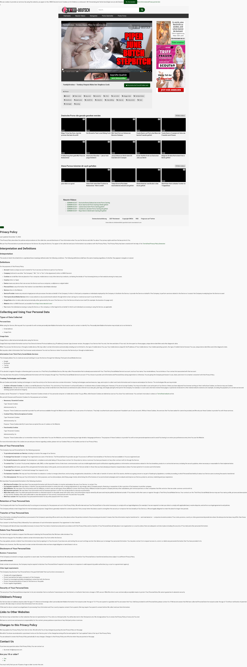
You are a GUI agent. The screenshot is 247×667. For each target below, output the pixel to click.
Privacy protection (154, 2)
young (78, 104)
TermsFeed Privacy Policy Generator (154, 243)
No (4, 660)
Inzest (68, 96)
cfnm (107, 96)
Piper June (77, 96)
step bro (99, 100)
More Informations (143, 2)
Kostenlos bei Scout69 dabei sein (137, 85)
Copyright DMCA (127, 218)
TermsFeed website (163, 394)
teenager (68, 104)
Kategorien (93, 16)
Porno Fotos (122, 16)
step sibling (110, 100)
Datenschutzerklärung (99, 218)
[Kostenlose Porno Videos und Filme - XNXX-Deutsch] (75, 9)
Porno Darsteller (107, 16)
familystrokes (139, 96)
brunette (98, 96)
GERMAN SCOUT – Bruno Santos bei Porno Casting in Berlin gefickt (87, 205)
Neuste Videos (80, 16)
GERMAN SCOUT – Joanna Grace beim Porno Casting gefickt (85, 207)
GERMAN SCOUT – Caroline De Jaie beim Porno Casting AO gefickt (87, 209)
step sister (131, 100)
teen (140, 100)
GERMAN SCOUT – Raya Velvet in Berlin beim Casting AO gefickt (87, 211)
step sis (120, 100)
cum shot (116, 96)
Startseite (67, 16)
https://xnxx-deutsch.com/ (43, 303)
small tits (89, 100)
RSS (137, 218)
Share (67, 91)
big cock (88, 96)
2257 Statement (114, 218)
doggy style (127, 96)
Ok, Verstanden (130, 2)
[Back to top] (240, 661)
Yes (5, 658)
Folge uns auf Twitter (148, 218)
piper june (79, 100)
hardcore (68, 100)
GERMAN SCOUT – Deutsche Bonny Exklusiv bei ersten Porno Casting (88, 202)
